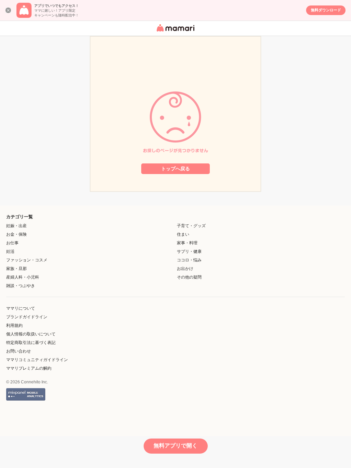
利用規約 (14, 325)
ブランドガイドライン (26, 317)
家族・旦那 (16, 268)
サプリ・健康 (189, 251)
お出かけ (185, 268)
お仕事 (12, 243)
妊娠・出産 (16, 225)
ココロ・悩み (189, 260)
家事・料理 (187, 243)
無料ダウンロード (326, 10)
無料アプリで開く (175, 445)
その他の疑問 (189, 277)
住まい (183, 234)
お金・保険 (16, 234)
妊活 (10, 251)
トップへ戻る (175, 168)
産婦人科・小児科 (22, 277)
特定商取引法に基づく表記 (31, 342)
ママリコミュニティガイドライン (37, 359)
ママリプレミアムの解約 (28, 368)
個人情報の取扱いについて (31, 334)
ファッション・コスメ (26, 260)
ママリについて (20, 308)
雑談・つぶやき (20, 285)
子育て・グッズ (191, 225)
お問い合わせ (18, 351)
